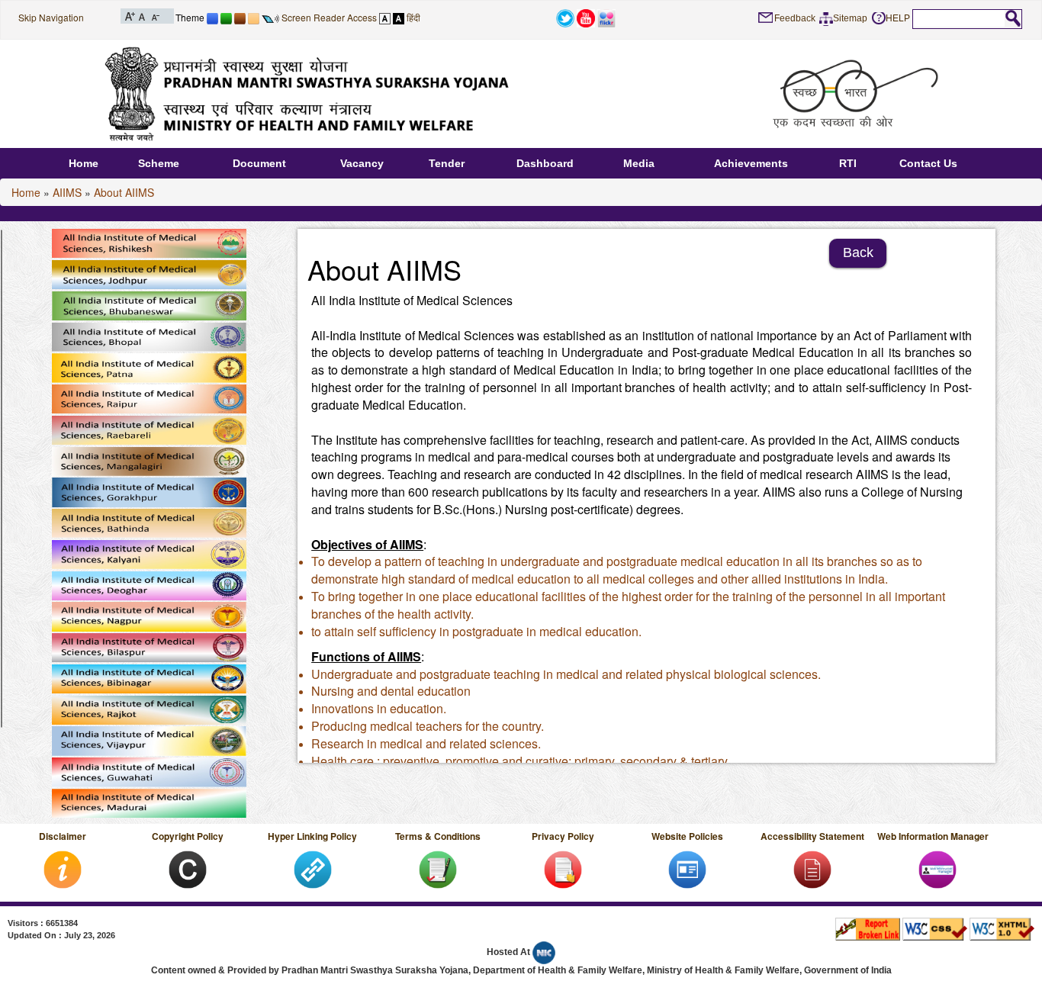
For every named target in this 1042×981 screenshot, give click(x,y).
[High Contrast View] (398, 17)
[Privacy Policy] (563, 868)
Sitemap (850, 18)
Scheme (158, 163)
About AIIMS (124, 192)
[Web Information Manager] (937, 868)
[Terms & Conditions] (438, 868)
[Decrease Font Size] (154, 14)
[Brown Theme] (240, 17)
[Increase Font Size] (130, 14)
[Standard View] (385, 17)
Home (83, 163)
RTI (848, 163)
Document (259, 163)
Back (858, 252)
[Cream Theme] (253, 17)
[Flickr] (606, 16)
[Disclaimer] (62, 868)
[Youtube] (586, 16)
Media (638, 163)
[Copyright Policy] (188, 868)
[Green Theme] (226, 17)
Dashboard (545, 163)
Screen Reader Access (329, 17)
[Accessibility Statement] (812, 868)
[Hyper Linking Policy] (313, 868)
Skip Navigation (51, 17)
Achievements (751, 163)
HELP (898, 18)
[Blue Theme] (212, 17)
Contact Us (928, 163)
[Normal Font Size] (142, 14)
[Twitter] (565, 16)
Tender (447, 163)
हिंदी (413, 17)
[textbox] (959, 18)
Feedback (794, 18)
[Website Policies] (687, 868)
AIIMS (67, 192)
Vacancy (362, 163)
